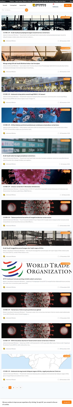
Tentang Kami (13, 5)
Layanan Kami (22, 5)
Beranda (5, 5)
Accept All (67, 402)
